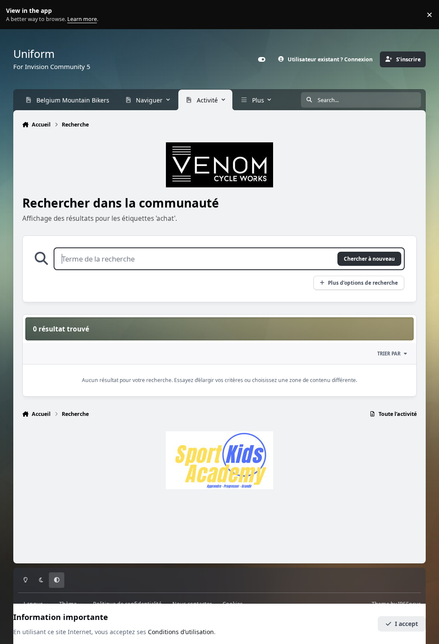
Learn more (16, 15)
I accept (406, 624)
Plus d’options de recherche (363, 282)
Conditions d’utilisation (181, 632)
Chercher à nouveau (369, 258)
